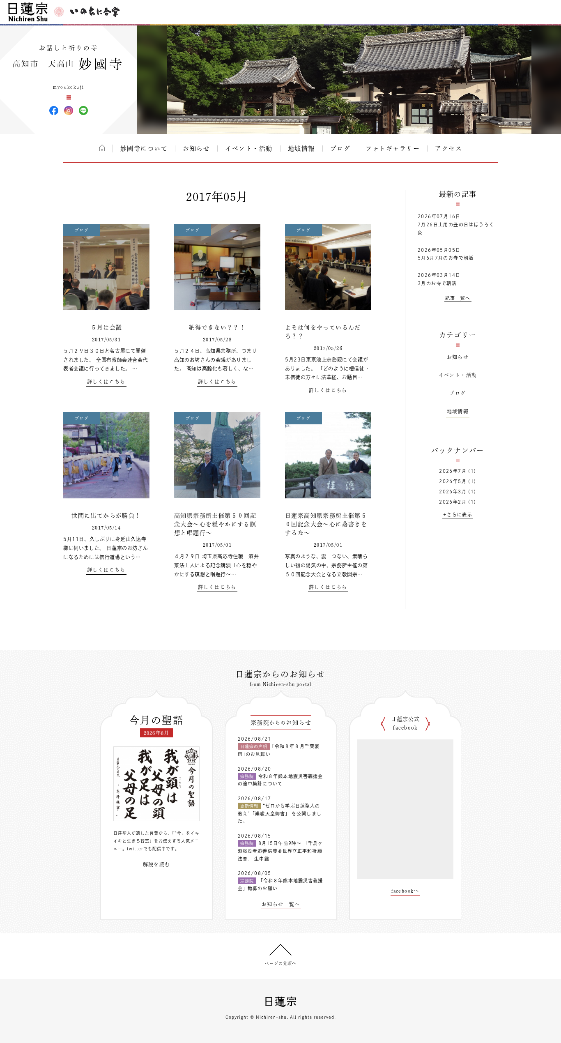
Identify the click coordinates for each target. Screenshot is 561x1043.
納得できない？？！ (217, 327)
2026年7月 (453, 471)
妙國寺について (144, 148)
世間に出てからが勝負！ (106, 515)
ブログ (340, 148)
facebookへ (405, 890)
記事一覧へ (458, 298)
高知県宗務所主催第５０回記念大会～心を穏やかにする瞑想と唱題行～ (215, 524)
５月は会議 (106, 327)
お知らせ (196, 148)
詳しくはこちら (106, 381)
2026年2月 (453, 502)
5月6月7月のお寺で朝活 (446, 258)
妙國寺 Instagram (68, 110)
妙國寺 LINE (83, 110)
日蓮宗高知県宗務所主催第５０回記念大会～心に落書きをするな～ (326, 524)
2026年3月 (453, 491)
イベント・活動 (249, 148)
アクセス (448, 148)
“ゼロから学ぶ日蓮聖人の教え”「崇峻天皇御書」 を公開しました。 (280, 813)
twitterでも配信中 (146, 849)
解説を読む (156, 864)
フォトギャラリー (393, 148)
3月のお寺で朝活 (437, 283)
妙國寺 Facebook (53, 110)
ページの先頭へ (281, 963)
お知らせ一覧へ (281, 904)
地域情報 (301, 148)
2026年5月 (453, 481)
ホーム (102, 148)
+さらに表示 (457, 514)
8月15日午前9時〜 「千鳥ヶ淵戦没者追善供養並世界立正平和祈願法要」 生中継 (280, 851)
